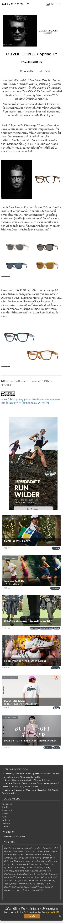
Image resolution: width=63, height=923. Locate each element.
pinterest (6, 820)
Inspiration (28, 780)
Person (12, 848)
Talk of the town (25, 858)
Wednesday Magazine (14, 836)
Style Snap (46, 780)
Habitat (12, 867)
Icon (37, 780)
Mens (39, 867)
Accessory (27, 877)
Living (18, 890)
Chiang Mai (10, 858)
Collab (56, 628)
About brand (26, 777)
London (37, 848)
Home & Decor (9, 786)
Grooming (16, 780)
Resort (16, 854)
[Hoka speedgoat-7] (33, 465)
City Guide (53, 790)
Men (6, 877)
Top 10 (5, 793)
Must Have (31, 790)
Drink (51, 880)
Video (13, 793)
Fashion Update (18, 381)
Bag (37, 877)
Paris (46, 864)
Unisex (47, 851)
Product (30, 883)
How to (17, 783)
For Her (37, 777)
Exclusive (20, 790)
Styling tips (17, 887)
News (24, 880)
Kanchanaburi (24, 848)
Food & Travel (29, 783)
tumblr (5, 826)
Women (46, 854)
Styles (36, 874)
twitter (5, 817)
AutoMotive (39, 890)
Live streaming (10, 777)
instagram (7, 810)
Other (40, 851)
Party (37, 858)
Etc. (23, 854)
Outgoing (47, 848)
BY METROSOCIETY (31, 61)
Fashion (9, 773)
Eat (5, 848)
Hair (6, 861)
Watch (27, 887)
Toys (21, 786)
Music (33, 867)
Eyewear (36, 381)
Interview (30, 861)
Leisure (8, 783)
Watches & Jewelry (50, 773)
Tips (6, 883)
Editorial (9, 790)
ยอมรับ (32, 916)
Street (38, 854)
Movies (38, 864)
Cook (33, 851)
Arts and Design (12, 880)
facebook (7, 804)
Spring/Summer (46, 628)
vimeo (5, 813)
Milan (54, 851)
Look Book (28, 864)
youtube (6, 823)
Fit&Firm (44, 880)
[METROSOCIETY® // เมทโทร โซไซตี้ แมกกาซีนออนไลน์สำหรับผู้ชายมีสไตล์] (15, 4)
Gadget (49, 887)
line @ (5, 807)
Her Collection (17, 861)
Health (7, 887)
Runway (18, 773)
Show (46, 867)
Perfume (27, 890)
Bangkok (8, 864)
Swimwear (18, 851)
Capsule (56, 548)
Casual (33, 871)
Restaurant (9, 874)
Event (47, 883)
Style (7, 780)
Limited (18, 864)
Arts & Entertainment (47, 783)
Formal (45, 858)
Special (40, 861)
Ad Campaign (21, 871)
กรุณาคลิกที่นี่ (52, 912)
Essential (42, 790)
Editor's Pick (45, 871)
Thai (27, 851)
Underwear (51, 861)
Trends (54, 877)
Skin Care (33, 880)
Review (8, 854)
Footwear (34, 628)
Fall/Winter (55, 588)
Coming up (22, 867)
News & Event (31, 786)
